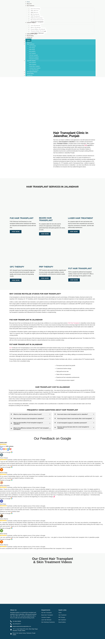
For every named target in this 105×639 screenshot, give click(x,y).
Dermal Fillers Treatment (34, 66)
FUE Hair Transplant (33, 55)
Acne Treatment (32, 62)
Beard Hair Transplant (34, 57)
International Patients (32, 71)
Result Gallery (30, 73)
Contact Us (29, 75)
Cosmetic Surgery (31, 60)
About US (29, 42)
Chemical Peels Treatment (34, 68)
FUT (10, 347)
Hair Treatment (30, 44)
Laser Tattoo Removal (33, 69)
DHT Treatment (32, 53)
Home (28, 40)
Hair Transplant (32, 45)
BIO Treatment (32, 51)
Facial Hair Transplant (34, 58)
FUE (85, 145)
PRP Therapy (32, 49)
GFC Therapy (32, 47)
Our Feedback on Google (52, 438)
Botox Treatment (32, 64)
